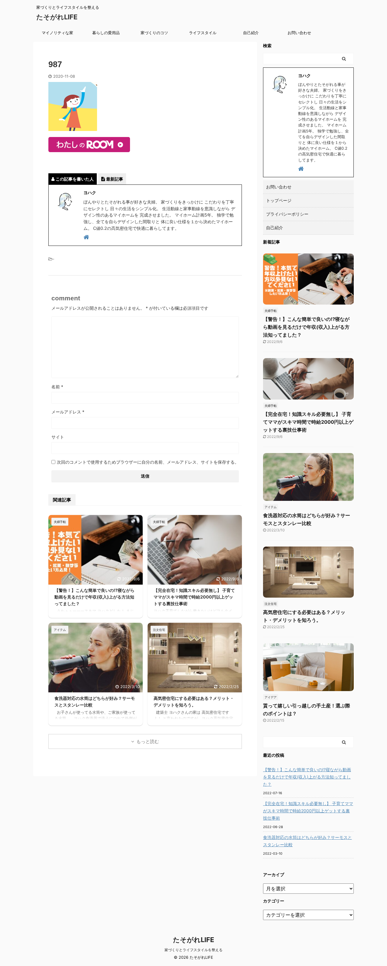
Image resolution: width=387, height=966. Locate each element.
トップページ (278, 200)
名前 (57, 386)
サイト (57, 436)
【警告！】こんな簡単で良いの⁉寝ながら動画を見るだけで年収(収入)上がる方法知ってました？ (94, 597)
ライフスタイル (202, 32)
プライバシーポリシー (287, 214)
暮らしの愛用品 (106, 32)
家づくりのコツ (154, 32)
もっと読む (147, 741)
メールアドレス (67, 411)
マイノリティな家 (57, 32)
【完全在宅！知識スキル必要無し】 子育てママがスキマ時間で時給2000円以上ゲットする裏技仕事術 (194, 597)
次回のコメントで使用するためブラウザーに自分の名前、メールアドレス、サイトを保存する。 (148, 462)
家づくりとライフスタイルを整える (193, 950)
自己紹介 (251, 32)
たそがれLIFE (56, 17)
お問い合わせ (299, 32)
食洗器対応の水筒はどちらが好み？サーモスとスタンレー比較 (307, 841)
